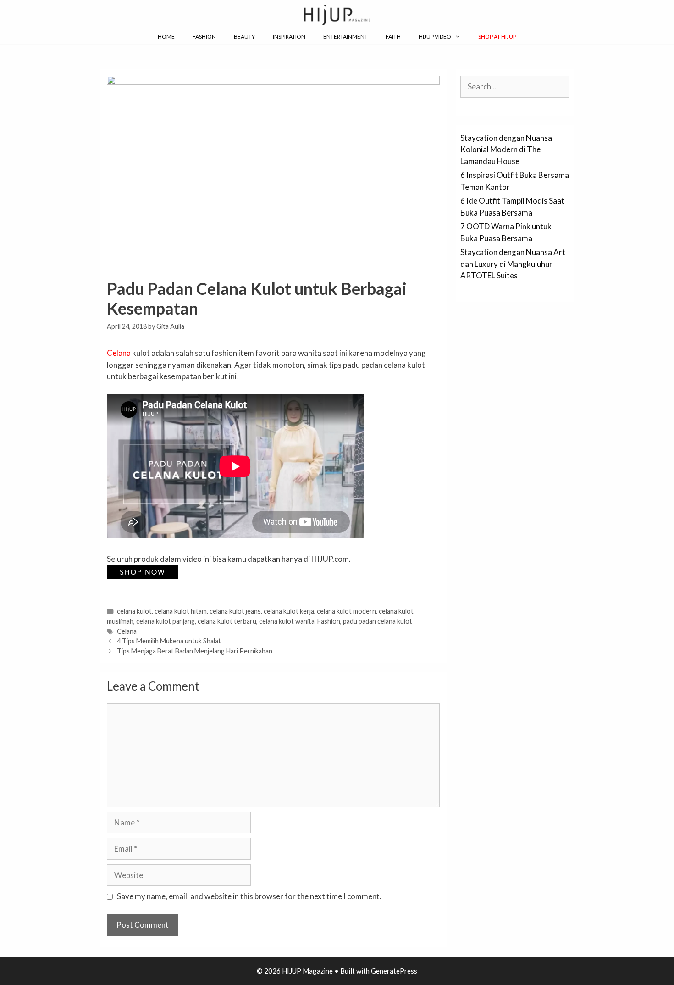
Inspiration (289, 36)
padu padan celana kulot (377, 621)
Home (166, 36)
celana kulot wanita (287, 621)
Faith (393, 36)
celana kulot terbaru (227, 621)
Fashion (204, 36)
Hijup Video (435, 36)
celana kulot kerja (289, 611)
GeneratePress (394, 971)
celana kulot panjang (165, 621)
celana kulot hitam (181, 611)
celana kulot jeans (235, 611)
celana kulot (134, 611)
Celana (119, 353)
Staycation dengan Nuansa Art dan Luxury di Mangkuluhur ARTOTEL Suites (512, 263)
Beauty (244, 36)
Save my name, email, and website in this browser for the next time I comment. (249, 896)
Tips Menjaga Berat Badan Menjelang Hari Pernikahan (194, 651)
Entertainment (345, 36)
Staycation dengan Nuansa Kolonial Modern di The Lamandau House (506, 149)
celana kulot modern (346, 611)
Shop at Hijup (497, 36)
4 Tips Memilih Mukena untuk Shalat (169, 641)
